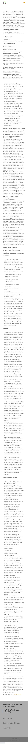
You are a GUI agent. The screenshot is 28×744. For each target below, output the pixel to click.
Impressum (7, 718)
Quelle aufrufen (17, 694)
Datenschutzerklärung (11, 723)
